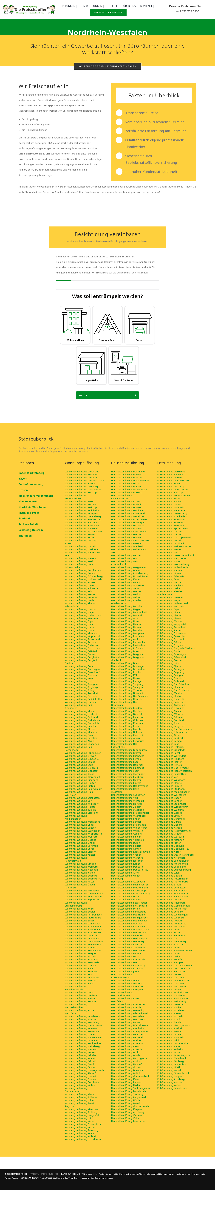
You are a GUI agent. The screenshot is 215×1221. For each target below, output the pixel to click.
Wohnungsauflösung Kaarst (80, 1058)
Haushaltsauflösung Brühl (125, 1052)
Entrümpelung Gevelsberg (172, 513)
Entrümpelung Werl (168, 938)
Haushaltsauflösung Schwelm (127, 528)
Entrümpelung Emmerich (171, 935)
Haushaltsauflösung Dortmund (128, 471)
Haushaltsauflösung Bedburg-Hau (129, 869)
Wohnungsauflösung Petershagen (83, 914)
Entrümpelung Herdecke (171, 522)
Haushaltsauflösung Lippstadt (127, 767)
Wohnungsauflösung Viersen (80, 1133)
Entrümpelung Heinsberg (171, 1001)
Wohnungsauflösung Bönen (80, 573)
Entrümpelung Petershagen (172, 878)
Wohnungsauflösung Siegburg (81, 687)
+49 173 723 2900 (187, 11)
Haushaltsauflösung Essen (125, 501)
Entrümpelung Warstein (170, 606)
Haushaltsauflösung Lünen (125, 582)
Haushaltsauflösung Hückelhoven (129, 1025)
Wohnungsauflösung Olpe (79, 621)
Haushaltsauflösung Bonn (125, 663)
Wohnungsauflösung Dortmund (82, 471)
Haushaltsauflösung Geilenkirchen (130, 929)
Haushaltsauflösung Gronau (126, 1067)
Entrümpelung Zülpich (169, 785)
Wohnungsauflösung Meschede (82, 962)
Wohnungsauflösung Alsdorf (80, 1073)
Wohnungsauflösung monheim (81, 1040)
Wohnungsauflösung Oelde (79, 600)
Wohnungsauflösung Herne (80, 483)
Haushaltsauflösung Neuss (125, 678)
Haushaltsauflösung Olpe (125, 618)
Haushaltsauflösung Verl (124, 797)
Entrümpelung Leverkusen (172, 1088)
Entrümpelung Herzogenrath (173, 1025)
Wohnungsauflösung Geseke (80, 839)
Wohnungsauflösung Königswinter (84, 1043)
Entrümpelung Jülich (168, 947)
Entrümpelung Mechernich (172, 908)
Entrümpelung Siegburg (170, 672)
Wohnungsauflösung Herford (81, 714)
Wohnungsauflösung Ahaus (79, 740)
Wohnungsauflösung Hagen (80, 612)
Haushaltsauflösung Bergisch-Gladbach (127, 659)
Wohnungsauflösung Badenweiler (83, 932)
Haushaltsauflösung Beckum (126, 594)
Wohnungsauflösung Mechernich (83, 944)
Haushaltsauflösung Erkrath (126, 1049)
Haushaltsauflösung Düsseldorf (128, 669)
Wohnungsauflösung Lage (79, 764)
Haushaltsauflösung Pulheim (126, 1082)
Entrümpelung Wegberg (170, 917)
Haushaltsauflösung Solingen (127, 687)
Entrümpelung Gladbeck (170, 543)
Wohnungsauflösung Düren (80, 654)
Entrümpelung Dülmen (170, 717)
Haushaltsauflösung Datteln (126, 543)
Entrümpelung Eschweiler (171, 633)
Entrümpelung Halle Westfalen (174, 770)
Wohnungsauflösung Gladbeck (81, 549)
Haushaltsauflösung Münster (127, 728)
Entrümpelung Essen (168, 498)
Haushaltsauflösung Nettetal (127, 1037)
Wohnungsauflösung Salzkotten (82, 797)
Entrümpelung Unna (168, 612)
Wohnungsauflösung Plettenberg (83, 917)
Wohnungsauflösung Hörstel (80, 806)
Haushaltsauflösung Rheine (126, 726)
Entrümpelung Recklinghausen (174, 495)
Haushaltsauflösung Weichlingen (129, 938)
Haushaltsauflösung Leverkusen (128, 1121)
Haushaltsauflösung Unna (125, 621)
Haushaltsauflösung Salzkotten (128, 794)
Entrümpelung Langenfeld (172, 1064)
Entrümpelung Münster (170, 714)
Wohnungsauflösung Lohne (80, 1034)
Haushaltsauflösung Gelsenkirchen (130, 480)
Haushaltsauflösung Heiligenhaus (129, 917)
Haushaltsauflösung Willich (125, 1073)
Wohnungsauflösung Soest (79, 773)
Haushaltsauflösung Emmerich (128, 959)
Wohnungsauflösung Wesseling (82, 1022)
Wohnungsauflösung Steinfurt (81, 998)
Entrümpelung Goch (168, 953)
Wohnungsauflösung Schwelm (81, 528)
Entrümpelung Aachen (169, 630)
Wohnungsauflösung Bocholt (80, 504)
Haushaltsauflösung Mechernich (128, 932)
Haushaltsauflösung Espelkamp (128, 890)
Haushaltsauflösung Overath (126, 923)
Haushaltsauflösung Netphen (127, 860)
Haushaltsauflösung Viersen (126, 1115)
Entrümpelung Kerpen (169, 1076)
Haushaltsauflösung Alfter (125, 872)
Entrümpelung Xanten (169, 827)
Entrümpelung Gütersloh (171, 704)
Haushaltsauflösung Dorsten (126, 477)
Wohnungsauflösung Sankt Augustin (79, 1105)
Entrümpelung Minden (169, 693)
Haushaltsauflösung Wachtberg (128, 815)
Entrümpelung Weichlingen (172, 914)
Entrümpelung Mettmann (171, 986)
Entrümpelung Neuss (169, 666)
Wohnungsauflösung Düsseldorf (82, 672)
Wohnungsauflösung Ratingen (81, 684)
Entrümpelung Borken (169, 1007)
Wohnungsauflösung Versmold (81, 845)
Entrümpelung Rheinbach (171, 902)
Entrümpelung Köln (168, 663)
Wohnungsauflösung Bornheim (82, 1082)
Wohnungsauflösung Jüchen (80, 872)
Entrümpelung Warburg (170, 836)
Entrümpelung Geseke (169, 812)
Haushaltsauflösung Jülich (125, 971)
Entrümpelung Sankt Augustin (173, 1055)
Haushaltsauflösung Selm (125, 588)
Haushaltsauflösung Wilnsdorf (127, 800)
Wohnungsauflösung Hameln (80, 701)
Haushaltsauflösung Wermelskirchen (122, 994)
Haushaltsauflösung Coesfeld (127, 734)
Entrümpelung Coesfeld (170, 720)
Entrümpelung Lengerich (171, 726)
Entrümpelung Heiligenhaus (172, 893)
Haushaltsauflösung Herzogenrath (130, 1058)
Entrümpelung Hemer (169, 618)
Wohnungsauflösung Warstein (81, 618)
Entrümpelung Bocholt (169, 501)
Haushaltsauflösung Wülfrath (127, 830)
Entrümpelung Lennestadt (172, 887)
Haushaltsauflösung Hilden (126, 1085)
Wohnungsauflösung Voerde (80, 1019)
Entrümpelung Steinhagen (172, 803)
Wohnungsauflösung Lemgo (80, 761)
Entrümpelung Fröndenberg (173, 564)
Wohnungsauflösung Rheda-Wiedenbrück (80, 605)
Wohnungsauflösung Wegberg (81, 953)
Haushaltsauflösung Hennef (126, 1064)
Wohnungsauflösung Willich (80, 1085)
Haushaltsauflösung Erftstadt (127, 648)
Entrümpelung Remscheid (171, 627)
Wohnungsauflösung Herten (80, 558)
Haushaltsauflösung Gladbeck (127, 546)
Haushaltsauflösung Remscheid (128, 636)
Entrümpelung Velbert (169, 1085)
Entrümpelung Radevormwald (174, 830)
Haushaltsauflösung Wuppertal (128, 633)
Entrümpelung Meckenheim (173, 863)
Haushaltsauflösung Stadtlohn (127, 809)
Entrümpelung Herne (169, 483)
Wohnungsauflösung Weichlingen (83, 950)
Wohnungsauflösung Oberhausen (83, 489)
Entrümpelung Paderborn (171, 701)
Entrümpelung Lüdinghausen (173, 860)
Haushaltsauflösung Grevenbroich (130, 1106)
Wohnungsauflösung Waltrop (81, 507)
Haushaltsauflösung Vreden (126, 854)
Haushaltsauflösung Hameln (126, 698)
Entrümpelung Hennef (169, 1031)
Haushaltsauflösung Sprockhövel (129, 531)
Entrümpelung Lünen (169, 573)
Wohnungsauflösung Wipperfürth (83, 833)
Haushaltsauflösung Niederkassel (129, 1013)
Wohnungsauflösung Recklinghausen (76, 497)
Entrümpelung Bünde (169, 1022)
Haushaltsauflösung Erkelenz (127, 1043)
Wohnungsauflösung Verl (78, 800)
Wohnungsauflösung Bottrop (81, 492)
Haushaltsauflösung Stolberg (127, 1094)
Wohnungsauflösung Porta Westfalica (79, 1012)
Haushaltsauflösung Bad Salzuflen (129, 695)
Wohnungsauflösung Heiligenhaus (83, 929)
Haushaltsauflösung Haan (125, 956)
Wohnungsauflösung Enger (79, 824)
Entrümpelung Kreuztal (170, 944)
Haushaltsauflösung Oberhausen (129, 489)
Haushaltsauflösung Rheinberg (128, 965)
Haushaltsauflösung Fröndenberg (129, 573)
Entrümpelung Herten (169, 549)
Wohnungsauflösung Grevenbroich (84, 1124)
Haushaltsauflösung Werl (125, 962)
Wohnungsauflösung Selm (79, 591)
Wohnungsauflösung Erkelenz (81, 1055)
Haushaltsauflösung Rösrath (126, 944)
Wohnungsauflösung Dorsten (81, 477)
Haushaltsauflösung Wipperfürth (129, 827)
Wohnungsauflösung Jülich (79, 983)
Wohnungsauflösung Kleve (79, 1094)
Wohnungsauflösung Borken (80, 1052)
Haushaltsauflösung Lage (125, 761)
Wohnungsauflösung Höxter (80, 782)
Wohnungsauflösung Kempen (81, 1001)
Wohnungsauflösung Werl (79, 974)
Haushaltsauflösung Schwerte (127, 585)
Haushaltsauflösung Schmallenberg (130, 893)
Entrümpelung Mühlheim (171, 507)
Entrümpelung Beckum (170, 585)
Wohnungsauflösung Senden (80, 827)
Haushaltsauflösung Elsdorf (126, 845)
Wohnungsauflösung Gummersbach (76, 1089)
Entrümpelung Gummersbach (173, 1043)
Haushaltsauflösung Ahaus (125, 737)
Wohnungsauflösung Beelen (80, 911)
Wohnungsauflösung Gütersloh (82, 723)
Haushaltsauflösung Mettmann (128, 1019)
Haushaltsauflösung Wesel (125, 1103)
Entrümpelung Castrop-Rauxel (174, 537)
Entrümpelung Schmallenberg (174, 869)
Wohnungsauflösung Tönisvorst (82, 959)
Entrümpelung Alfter (169, 851)
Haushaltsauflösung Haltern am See (128, 551)
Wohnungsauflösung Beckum (81, 597)
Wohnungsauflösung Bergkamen (83, 570)
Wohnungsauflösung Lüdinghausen (84, 893)
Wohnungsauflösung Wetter (80, 534)
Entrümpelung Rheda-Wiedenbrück (169, 593)
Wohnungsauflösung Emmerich (82, 971)
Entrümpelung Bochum (170, 474)
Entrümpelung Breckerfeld (172, 516)
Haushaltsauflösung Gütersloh (127, 720)
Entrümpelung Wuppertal (171, 624)
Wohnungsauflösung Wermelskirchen (76, 1006)
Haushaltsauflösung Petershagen (129, 902)
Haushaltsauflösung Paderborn (128, 717)
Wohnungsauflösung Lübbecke (82, 758)
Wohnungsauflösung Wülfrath (81, 836)
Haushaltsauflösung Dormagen (128, 666)
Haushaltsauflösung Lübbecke (127, 755)
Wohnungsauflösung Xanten (80, 854)
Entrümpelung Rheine (169, 711)
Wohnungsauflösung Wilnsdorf (82, 803)
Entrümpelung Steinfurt (170, 959)
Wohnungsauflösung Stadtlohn (81, 812)
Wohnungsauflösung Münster (81, 731)
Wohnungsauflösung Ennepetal (82, 513)
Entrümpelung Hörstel (169, 782)
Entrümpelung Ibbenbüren (172, 731)
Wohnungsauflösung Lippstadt (81, 770)
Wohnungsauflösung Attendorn (82, 890)
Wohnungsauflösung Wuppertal (82, 636)
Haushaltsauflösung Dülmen (126, 731)
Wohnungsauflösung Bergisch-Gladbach (81, 662)
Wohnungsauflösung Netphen (81, 869)
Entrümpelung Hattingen (171, 519)
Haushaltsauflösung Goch (125, 980)
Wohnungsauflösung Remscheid (82, 639)
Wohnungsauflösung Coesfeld (81, 737)
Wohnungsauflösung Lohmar (80, 965)
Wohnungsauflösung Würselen (81, 1028)
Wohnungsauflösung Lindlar (80, 842)
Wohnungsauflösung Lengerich (82, 743)
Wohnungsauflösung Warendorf (82, 776)
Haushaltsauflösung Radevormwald (130, 851)
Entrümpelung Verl (167, 776)
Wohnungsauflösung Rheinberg (82, 977)
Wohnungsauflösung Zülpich (80, 809)
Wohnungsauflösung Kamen (80, 582)
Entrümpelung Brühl (168, 1019)
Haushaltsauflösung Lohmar (126, 953)
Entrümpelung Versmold (171, 818)
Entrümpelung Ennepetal (171, 510)
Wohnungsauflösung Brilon (79, 920)
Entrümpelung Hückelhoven (173, 992)
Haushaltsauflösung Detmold (127, 693)
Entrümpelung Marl (168, 552)
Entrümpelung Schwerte (170, 576)
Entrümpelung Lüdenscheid (172, 603)
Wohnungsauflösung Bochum (81, 474)
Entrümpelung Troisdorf (170, 678)
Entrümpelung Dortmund (171, 471)
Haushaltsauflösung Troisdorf (127, 690)
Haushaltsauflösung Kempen (127, 989)
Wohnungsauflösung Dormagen (82, 669)
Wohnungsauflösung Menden (81, 633)
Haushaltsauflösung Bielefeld (127, 714)
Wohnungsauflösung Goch (79, 992)
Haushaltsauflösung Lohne (125, 1022)
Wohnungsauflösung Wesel (79, 1121)
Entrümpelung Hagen (169, 600)
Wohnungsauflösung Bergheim (82, 657)
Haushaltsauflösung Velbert (126, 1118)
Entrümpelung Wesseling (171, 977)
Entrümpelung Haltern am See (174, 546)
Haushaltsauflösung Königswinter (129, 1031)
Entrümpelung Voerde (169, 974)
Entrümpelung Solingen (170, 675)
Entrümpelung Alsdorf (169, 1028)
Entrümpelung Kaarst (169, 1013)
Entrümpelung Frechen (170, 660)
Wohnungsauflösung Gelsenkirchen (84, 480)
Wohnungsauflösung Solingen (81, 690)
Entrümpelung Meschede (171, 926)
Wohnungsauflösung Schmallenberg (76, 904)
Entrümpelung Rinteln (169, 764)
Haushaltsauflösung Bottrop (126, 492)
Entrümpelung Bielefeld (170, 698)
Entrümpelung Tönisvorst (171, 923)
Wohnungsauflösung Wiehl (79, 908)
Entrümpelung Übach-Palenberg (175, 854)
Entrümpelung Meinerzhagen (173, 791)
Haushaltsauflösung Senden (126, 821)
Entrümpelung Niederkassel (173, 980)
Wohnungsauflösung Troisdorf (81, 693)
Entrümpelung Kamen (169, 570)
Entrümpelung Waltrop (170, 504)
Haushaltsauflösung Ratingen (127, 681)
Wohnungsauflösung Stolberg (81, 1112)
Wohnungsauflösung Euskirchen (82, 648)
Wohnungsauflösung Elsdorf (80, 851)
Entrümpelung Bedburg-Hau (173, 848)
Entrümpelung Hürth (169, 1067)
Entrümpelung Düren (169, 642)
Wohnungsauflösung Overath (81, 935)
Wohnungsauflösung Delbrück (81, 767)
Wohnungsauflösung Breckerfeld (83, 519)
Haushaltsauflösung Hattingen (127, 522)
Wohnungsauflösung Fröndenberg (84, 576)
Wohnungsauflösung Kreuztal (81, 980)
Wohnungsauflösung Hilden (80, 1100)
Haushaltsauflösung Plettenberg (129, 905)
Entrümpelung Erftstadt (170, 639)
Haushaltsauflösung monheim (127, 1028)
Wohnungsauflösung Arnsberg (81, 1130)
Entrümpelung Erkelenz (170, 1010)
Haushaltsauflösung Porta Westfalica (125, 1000)
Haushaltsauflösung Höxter (126, 779)
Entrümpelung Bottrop (170, 492)
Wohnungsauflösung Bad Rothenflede (78, 748)
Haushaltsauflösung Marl (124, 558)
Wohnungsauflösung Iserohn (80, 609)
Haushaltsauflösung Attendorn (128, 881)
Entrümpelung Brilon (169, 884)
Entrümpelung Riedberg (170, 758)
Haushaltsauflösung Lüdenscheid (129, 612)
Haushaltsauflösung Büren (125, 842)
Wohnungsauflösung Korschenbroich (76, 988)
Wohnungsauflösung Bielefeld (81, 717)
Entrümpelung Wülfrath (170, 809)
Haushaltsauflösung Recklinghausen (122, 497)
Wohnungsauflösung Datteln (80, 546)
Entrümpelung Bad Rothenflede (174, 728)
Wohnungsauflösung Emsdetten (82, 1016)
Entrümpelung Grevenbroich (173, 1073)
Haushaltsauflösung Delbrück (127, 764)
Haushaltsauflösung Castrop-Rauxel (130, 540)
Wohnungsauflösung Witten (80, 537)
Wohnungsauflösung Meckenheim (83, 896)
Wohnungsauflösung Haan (79, 968)
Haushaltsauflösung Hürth (125, 1100)
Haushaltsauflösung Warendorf (128, 773)
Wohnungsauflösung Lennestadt (82, 923)
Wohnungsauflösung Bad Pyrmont (83, 788)
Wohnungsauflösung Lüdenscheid (83, 615)
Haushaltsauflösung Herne (125, 483)
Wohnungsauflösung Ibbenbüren (83, 752)
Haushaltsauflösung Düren (125, 651)
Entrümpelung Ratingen (170, 669)
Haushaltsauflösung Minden (126, 707)
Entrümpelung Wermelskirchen (174, 965)
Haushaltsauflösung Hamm (126, 624)
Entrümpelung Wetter (169, 531)
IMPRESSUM (34, 1174)
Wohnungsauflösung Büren (79, 848)
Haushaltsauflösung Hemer (126, 627)
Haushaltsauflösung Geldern (126, 983)
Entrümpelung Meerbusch (172, 1058)
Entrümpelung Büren (169, 821)
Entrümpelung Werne (169, 582)
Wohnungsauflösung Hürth (79, 1118)
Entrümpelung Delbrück (170, 746)
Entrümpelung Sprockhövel (172, 528)
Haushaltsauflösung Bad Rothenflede (124, 745)
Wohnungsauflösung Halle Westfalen (79, 793)
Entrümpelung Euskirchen (171, 636)
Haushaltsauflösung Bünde (125, 1055)
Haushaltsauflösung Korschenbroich (122, 976)
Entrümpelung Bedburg (170, 845)
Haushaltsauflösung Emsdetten (128, 1004)
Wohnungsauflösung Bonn (79, 666)
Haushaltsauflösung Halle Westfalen (125, 790)
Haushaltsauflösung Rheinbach (128, 926)
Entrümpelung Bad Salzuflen (173, 684)
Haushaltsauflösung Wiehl (125, 896)
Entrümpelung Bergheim (171, 645)
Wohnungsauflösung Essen (79, 501)
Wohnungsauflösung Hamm (80, 627)
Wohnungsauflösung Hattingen (82, 522)
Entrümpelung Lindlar (169, 815)
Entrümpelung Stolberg (170, 1061)
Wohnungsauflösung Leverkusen (83, 1139)
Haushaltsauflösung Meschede (128, 950)
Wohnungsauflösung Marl (79, 561)
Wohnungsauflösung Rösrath (80, 956)
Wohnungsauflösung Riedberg (81, 779)
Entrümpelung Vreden (169, 833)
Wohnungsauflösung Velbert (80, 1136)
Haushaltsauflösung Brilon (125, 908)
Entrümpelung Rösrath (170, 920)
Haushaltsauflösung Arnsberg (127, 1112)
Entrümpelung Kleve (168, 1046)
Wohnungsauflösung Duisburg (81, 486)
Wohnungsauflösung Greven (80, 755)
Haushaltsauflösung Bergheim (127, 654)
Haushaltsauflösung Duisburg (127, 486)
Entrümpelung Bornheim (171, 1037)
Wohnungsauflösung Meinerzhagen (76, 817)
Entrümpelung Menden (170, 621)
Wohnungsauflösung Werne (80, 594)
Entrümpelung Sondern (170, 911)
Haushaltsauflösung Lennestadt (128, 911)
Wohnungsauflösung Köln (79, 678)
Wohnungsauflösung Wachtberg (82, 821)
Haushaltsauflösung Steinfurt (127, 986)
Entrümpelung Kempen (170, 962)
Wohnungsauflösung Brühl (79, 1064)
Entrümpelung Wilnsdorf (171, 779)
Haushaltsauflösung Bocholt (126, 504)
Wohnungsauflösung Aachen (80, 642)
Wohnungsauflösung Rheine (80, 728)
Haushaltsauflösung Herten (126, 555)
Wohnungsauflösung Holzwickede (83, 579)
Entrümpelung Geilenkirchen (173, 905)
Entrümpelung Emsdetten (171, 971)
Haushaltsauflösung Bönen (125, 570)
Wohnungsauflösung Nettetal (81, 1049)
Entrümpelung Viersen (169, 1082)
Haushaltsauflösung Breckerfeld (129, 519)
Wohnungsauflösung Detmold (81, 695)
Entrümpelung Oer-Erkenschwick (176, 555)
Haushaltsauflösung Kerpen (126, 1109)
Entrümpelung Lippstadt (171, 749)
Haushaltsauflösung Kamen (126, 579)
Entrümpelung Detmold (170, 681)
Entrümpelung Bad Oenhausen (174, 690)
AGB (57, 1174)
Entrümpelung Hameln (170, 687)
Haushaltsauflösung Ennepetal (128, 513)
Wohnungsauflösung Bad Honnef (83, 926)
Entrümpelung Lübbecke (171, 737)
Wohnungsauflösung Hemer (80, 630)
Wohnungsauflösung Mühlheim (82, 510)
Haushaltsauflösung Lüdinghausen (129, 884)
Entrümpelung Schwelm (170, 525)
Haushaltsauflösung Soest (125, 770)
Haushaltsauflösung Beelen (126, 899)
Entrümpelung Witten (169, 534)
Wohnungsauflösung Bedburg (81, 875)
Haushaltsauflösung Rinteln (126, 782)
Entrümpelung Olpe (168, 609)
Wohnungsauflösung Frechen (81, 675)
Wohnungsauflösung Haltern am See (82, 554)
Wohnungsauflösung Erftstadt (81, 651)
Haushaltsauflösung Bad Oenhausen (124, 703)
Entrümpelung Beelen (169, 875)
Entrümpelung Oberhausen (172, 489)
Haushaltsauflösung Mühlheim (127, 510)
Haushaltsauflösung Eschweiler (128, 642)
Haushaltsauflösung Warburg (127, 857)
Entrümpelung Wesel (169, 1070)
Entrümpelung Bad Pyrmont (173, 767)
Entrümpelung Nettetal (170, 1004)
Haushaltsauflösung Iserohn (126, 606)
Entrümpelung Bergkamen (172, 558)
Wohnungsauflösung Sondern (81, 947)
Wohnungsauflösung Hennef (80, 1076)
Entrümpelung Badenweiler (172, 896)
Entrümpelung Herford (170, 695)
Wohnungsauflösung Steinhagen (82, 830)
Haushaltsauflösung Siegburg (127, 684)
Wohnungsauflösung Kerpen (80, 1127)
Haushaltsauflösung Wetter (126, 534)
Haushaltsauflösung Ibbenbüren (129, 749)
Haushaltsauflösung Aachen (126, 639)
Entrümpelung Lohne (169, 989)
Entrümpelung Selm (168, 579)
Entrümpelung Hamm (169, 615)
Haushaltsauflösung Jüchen (125, 863)
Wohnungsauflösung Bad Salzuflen (83, 698)
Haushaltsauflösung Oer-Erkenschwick (124, 563)
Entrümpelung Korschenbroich (174, 950)
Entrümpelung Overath (170, 899)
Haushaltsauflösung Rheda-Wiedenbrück (126, 602)
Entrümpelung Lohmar (170, 929)
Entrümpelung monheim (171, 995)
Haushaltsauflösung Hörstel (126, 803)
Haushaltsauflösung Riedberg (127, 776)
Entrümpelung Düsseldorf (171, 657)
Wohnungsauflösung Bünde (80, 1067)
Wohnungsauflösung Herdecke (82, 525)
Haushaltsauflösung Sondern (127, 935)
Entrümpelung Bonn (168, 651)
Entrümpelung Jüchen (169, 842)
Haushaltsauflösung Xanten (126, 848)
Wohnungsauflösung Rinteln (80, 785)
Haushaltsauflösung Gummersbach (130, 1076)
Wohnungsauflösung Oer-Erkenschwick (79, 566)
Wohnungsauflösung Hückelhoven (83, 1037)
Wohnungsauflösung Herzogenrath (84, 1070)
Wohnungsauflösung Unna (79, 624)
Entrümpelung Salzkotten (171, 773)
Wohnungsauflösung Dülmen (80, 734)
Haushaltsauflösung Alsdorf (126, 1061)
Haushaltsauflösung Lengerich (127, 740)
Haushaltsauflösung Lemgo (126, 758)
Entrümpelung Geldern (170, 956)
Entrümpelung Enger (169, 797)
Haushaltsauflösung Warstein (127, 615)
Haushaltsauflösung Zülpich (126, 806)
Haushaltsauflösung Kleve (125, 1079)
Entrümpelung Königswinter (173, 998)
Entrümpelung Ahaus (169, 723)
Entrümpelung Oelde (169, 588)
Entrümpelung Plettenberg (172, 881)
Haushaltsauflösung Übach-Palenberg (126, 877)
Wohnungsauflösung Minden (80, 711)
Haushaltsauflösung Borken (126, 1040)
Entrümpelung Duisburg (170, 486)
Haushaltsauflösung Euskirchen (128, 645)
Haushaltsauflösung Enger (125, 818)
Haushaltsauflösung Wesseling (127, 1010)
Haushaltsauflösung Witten (126, 537)
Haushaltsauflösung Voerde (126, 1007)
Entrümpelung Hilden (169, 1052)
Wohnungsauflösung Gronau (80, 1079)
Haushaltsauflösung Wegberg (127, 941)
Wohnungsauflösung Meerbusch (82, 1109)
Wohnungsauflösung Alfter (79, 881)
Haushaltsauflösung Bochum (126, 474)
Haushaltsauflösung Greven (126, 752)
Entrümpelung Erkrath (170, 1016)
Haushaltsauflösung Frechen (126, 672)
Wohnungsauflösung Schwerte (81, 588)
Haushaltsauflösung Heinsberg (128, 1034)
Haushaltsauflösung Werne (126, 591)
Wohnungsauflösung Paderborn (82, 720)
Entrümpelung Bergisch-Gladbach (176, 648)
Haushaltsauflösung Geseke (126, 833)
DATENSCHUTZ (47, 1174)
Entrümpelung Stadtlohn (171, 788)
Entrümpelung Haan (168, 932)
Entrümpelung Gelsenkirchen (173, 480)
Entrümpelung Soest (168, 752)
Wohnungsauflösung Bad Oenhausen (78, 706)
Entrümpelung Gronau (169, 1034)
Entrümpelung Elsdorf (169, 824)
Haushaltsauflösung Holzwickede (129, 576)
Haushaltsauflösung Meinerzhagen (130, 812)
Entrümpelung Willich (169, 1040)
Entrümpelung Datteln (169, 540)
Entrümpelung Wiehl (168, 872)
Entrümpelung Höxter (169, 761)
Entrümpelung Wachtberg (171, 794)
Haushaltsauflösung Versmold (127, 839)
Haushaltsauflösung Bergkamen (128, 567)
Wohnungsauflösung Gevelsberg (83, 516)
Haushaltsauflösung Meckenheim (129, 887)
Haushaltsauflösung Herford (126, 711)
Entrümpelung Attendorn (171, 857)
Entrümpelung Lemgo (169, 740)
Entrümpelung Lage (168, 743)
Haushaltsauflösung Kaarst (125, 1046)
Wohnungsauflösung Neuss (79, 681)
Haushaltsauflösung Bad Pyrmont (129, 785)
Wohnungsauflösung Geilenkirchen (84, 941)
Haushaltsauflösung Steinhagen (128, 824)
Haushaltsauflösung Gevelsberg (128, 516)
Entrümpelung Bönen (169, 561)
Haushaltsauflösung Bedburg (127, 866)
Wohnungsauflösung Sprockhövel (83, 531)
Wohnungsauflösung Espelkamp (82, 899)
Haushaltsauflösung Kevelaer (127, 723)
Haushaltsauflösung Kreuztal (127, 968)
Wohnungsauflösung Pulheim (81, 1097)
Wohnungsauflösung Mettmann (82, 1031)
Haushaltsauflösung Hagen (126, 609)
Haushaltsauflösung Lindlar (126, 836)
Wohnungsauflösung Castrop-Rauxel (81, 542)
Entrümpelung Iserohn (170, 597)
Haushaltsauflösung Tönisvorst (128, 947)
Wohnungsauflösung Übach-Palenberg (80, 886)
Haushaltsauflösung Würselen (127, 1016)
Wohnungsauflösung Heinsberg (82, 1046)
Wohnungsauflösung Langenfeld (82, 1115)
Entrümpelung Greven (169, 734)
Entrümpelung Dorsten (170, 477)
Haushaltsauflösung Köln (124, 675)
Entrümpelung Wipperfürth (172, 806)
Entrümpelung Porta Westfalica (174, 968)
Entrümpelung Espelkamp (172, 866)
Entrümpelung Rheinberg (171, 941)
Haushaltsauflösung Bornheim (127, 1070)
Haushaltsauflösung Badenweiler (129, 920)
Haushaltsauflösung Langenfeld (128, 1097)
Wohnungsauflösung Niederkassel (83, 1025)
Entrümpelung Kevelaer (170, 707)
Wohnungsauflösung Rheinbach (82, 938)
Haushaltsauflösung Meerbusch (128, 1091)
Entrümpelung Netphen (170, 839)
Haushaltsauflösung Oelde (125, 597)
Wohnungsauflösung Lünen (79, 585)
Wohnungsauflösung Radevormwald (76, 859)
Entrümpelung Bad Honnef (172, 890)
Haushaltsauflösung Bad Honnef (129, 914)
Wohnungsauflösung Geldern (81, 995)
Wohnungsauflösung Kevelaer (81, 726)
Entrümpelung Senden (169, 800)
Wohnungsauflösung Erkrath (80, 1061)
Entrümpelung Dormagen (171, 654)
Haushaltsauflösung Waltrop (126, 507)
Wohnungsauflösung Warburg (81, 866)
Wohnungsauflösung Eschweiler (82, 645)
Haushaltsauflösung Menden (126, 630)
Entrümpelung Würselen (170, 983)
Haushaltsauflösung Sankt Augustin (130, 1088)
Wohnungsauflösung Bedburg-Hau (84, 878)
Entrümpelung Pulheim (170, 1049)
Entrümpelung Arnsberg (171, 1079)
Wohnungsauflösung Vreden (80, 863)
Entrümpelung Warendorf (171, 755)
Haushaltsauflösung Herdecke (127, 525)
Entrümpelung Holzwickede (172, 567)
